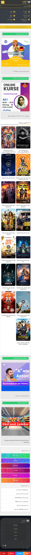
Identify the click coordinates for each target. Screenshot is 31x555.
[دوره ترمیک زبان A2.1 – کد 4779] (15, 111)
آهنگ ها (25, 11)
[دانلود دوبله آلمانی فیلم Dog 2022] (23, 230)
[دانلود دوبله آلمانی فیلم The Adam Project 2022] (23, 285)
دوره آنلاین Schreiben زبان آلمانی (21, 509)
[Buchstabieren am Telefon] (15, 391)
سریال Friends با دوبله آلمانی (22, 490)
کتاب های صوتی (24, 19)
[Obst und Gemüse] (15, 435)
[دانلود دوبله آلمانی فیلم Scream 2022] (8, 285)
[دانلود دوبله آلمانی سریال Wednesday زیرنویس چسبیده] (23, 148)
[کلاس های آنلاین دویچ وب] (15, 66)
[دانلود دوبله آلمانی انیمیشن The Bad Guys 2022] (8, 258)
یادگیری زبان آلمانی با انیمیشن (22, 494)
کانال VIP (15, 525)
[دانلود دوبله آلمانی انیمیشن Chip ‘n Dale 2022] (23, 203)
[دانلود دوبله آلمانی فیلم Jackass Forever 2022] (23, 313)
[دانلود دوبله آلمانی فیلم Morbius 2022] (23, 258)
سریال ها (25, 15)
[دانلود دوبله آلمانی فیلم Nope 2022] (8, 175)
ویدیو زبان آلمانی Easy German (21, 498)
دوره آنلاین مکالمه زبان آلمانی (22, 505)
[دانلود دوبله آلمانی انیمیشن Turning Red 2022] (8, 313)
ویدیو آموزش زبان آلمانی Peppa (21, 501)
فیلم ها (11, 11)
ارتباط (15, 539)
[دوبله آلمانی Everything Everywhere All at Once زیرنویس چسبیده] (8, 148)
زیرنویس (15, 529)
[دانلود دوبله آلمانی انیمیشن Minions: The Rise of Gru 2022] (23, 175)
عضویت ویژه (9, 19)
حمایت (15, 532)
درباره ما (15, 536)
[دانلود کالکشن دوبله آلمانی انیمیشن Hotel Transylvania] (23, 340)
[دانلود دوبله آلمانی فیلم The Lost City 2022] (8, 230)
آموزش (11, 15)
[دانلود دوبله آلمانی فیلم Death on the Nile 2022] (8, 203)
